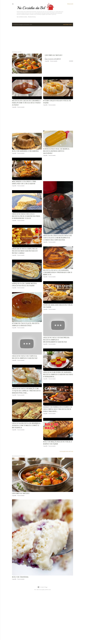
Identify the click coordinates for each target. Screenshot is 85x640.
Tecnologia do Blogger (43, 587)
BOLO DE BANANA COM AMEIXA (25, 151)
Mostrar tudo (67, 24)
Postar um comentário (53, 61)
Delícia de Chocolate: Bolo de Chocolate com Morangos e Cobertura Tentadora (57, 237)
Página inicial (32, 16)
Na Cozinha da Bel (22, 16)
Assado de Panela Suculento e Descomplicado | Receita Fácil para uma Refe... (57, 409)
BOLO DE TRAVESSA (20, 577)
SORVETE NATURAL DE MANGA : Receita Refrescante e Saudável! (56, 151)
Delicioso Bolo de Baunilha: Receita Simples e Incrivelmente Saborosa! (56, 340)
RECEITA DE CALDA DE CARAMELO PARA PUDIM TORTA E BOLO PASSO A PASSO (26, 103)
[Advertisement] (42, 39)
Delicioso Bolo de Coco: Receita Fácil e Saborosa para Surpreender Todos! (26, 216)
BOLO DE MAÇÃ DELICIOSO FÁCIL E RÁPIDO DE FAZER (57, 443)
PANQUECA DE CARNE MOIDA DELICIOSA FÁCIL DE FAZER (24, 284)
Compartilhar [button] (47, 61)
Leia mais (71, 61)
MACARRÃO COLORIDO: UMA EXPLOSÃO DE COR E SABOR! (24, 182)
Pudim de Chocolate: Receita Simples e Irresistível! (25, 324)
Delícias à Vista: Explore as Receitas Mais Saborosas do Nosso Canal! (25, 251)
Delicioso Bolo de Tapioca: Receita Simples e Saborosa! (24, 357)
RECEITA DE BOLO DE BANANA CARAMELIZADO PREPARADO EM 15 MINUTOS (57, 272)
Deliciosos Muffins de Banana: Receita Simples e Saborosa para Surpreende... (58, 374)
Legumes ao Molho (53, 55)
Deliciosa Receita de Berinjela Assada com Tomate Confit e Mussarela (26, 425)
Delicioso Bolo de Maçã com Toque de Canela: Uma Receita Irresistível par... (26, 390)
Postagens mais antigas (66, 451)
